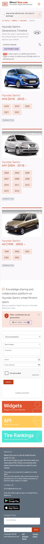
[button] (22, 14)
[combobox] (22, 345)
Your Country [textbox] (9, 344)
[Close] (39, 314)
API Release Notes (25, 536)
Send (36, 530)
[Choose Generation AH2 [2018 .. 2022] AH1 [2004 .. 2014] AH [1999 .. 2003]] (22, 337)
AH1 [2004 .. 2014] (21, 322)
